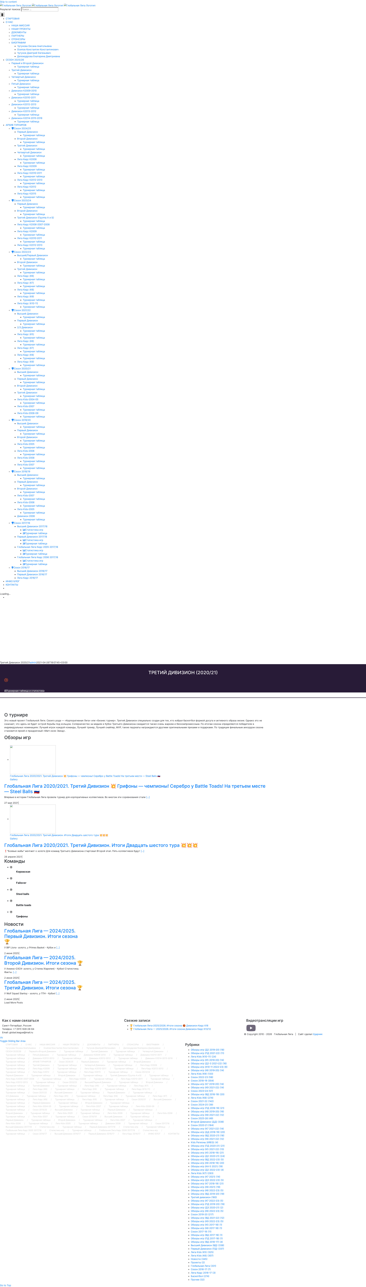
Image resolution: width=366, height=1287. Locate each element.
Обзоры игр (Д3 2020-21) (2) (207, 1207)
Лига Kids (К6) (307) (202, 1255)
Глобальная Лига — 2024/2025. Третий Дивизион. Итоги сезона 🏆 (43, 984)
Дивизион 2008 (113, 1123)
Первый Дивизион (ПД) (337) (207, 1248)
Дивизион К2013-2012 (100, 1058)
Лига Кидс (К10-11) (141, 1089)
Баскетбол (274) (200, 1276)
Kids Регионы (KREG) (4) (204, 1142)
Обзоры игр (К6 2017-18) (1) (206, 1228)
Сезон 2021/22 (40, 1092)
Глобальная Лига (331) (203, 1265)
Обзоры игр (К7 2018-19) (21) (207, 1183)
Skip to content (8, 1)
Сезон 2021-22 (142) (202, 1101)
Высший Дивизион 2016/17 (68, 1133)
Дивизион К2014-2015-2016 (159, 1058)
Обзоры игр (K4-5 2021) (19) (207, 1166)
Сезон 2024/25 (66, 1061)
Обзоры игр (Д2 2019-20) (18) (207, 1049)
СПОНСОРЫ (133, 1044)
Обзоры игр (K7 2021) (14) (205, 1176)
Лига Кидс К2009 (41, 1068)
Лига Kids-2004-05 (42, 1106)
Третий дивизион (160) (204, 1197)
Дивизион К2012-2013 (43, 1058)
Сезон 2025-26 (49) (202, 1118)
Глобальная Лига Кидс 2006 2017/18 (117, 1130)
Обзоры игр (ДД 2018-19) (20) (208, 1132)
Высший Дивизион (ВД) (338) (207, 1245)
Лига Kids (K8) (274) (202, 1097)
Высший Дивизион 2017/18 (19, 1127)
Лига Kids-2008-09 (145, 1106)
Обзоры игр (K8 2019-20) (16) (207, 1111)
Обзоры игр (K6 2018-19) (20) (207, 1162)
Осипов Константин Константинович (61, 1048)
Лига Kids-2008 (164, 1113)
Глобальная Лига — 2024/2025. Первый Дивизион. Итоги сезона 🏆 (41, 936)
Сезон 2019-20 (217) (202, 1214)
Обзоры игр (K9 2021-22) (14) (207, 1087)
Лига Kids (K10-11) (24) (203, 1056)
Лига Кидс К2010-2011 (95, 1068)
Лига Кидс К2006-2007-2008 (20, 1079)
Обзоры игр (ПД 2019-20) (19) (208, 1204)
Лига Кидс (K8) (40, 1089)
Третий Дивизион (99, 1051)
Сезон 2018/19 (89, 1116)
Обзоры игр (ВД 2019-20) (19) (207, 1193)
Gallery (14, 779)
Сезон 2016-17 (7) (201, 1269)
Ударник (318, 1034)
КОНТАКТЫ (173, 1133)
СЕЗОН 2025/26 (13, 1051)
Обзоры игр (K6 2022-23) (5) (207, 1190)
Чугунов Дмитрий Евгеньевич (101, 1048)
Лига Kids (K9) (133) (202, 1073)
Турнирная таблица (73, 1051)
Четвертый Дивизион (153, 1051)
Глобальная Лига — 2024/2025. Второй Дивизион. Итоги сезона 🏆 (43, 960)
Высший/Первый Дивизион (98, 1082)
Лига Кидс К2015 (92, 1072)
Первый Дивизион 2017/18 (102, 1127)
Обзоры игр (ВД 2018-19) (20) (207, 1094)
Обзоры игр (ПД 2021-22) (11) (207, 1053)
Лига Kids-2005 (65, 1113)
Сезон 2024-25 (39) (202, 1104)
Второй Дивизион (142, 1061)
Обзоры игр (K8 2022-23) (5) (207, 1211)
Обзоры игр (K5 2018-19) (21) (207, 1152)
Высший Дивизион (63, 1092)
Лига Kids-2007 (93, 1106)
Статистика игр (47, 1127)
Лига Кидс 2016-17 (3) (203, 1272)
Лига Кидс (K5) (61, 1096)
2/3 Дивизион (12, 1096)
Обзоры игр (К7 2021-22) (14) (207, 1128)
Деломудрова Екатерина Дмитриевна (141, 1048)
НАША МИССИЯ (47, 1044)
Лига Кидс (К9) (89, 1089)
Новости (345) (199, 1259)
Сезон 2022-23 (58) (202, 1077)
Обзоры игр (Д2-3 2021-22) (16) (209, 1063)
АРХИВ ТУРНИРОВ (42, 1061)
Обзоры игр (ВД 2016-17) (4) (207, 1241)
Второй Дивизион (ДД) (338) (207, 1121)
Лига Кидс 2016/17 (131, 1133)
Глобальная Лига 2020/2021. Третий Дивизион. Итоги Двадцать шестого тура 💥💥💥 (59, 835)
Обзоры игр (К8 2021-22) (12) (207, 1114)
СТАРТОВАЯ (12, 1044)
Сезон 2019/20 (40, 1109)
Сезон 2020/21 (139, 1099)
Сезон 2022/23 (70, 1082)
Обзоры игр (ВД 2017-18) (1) (206, 1235)
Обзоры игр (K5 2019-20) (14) (207, 1060)
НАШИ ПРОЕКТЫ (71, 1044)
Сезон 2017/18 (162, 1123)
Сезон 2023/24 (143, 1072)
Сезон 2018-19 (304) (202, 1080)
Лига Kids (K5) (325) (202, 1252)
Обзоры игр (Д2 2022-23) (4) (207, 1169)
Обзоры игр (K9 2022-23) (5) (207, 1221)
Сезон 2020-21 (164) (202, 1125)
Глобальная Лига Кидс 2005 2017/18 (23, 1130)
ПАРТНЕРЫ (113, 1044)
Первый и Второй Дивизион (42, 1051)
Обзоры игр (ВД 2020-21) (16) (207, 1135)
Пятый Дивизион (41, 1055)
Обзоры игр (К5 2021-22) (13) (207, 1149)
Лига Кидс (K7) (141, 1085)
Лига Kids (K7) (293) (202, 1173)
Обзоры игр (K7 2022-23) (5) (207, 1200)
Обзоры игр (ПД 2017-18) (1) (207, 1238)
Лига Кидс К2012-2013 (152, 1068)
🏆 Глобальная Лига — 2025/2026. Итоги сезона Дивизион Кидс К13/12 (170, 1029)
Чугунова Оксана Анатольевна (21, 1048)
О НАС (28, 1044)
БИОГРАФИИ (153, 1044)
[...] (148, 797)
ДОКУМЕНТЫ (93, 1044)
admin (33, 662)
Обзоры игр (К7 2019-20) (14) (207, 1084)
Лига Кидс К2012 (41, 1072)
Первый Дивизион (90, 1061)
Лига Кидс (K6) (91, 1085)
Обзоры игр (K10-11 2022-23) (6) (209, 1066)
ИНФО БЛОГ (154, 1133)
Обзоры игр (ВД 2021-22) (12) (207, 1217)
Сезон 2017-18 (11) (201, 1231)
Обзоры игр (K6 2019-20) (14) (207, 1070)
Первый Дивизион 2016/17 (101, 1133)
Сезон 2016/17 (40, 1133)
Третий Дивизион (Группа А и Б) (125, 1075)
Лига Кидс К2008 (148, 1065)
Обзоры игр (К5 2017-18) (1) (206, 1224)
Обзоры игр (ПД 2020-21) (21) (208, 1145)
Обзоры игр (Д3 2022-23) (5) (207, 1180)
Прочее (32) (198, 1279)
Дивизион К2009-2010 (95, 1055)
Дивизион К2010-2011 (151, 1055)
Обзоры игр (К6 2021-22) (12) (207, 1138)
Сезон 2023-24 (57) (202, 1090)
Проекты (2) (198, 1262)
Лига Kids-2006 (115, 1113)
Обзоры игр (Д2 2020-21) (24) (208, 1156)
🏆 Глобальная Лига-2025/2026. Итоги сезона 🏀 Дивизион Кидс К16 (169, 1025)
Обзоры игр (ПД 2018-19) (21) (207, 1108)
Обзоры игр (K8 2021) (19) (205, 1187)
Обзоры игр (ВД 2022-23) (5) (207, 1159)
